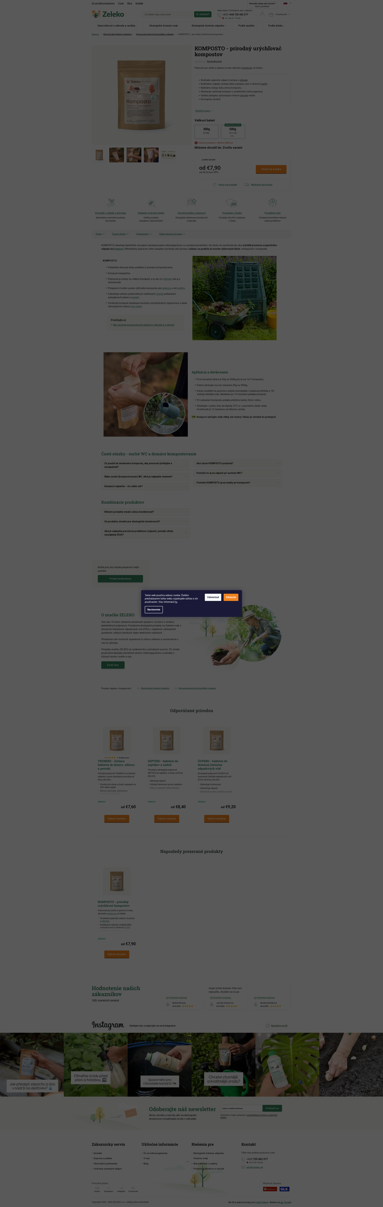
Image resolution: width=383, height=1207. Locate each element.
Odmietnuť (213, 597)
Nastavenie (153, 609)
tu (176, 601)
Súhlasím (231, 597)
